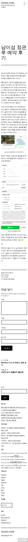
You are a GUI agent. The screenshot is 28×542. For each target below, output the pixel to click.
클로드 (12, 467)
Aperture (4, 453)
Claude (8, 453)
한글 (17, 467)
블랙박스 (2, 465)
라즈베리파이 (16, 462)
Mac (2, 490)
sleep (8, 459)
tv (14, 459)
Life (7, 277)
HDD (21, 453)
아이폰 (15, 465)
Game (3, 480)
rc (5, 459)
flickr (15, 453)
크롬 (10, 467)
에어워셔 (21, 465)
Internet (3, 482)
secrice (7, 275)
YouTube (2, 462)
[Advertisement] (14, 27)
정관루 (13, 279)
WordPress (4, 535)
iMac (24, 453)
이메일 (3, 327)
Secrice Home (7, 3)
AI (1, 453)
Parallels (12, 456)
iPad (3, 456)
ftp (16, 453)
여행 (9, 279)
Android (3, 475)
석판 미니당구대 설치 (13, 433)
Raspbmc (3, 459)
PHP (20, 456)
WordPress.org (5, 522)
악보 (18, 465)
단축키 (6, 462)
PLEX (22, 456)
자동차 (24, 465)
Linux (2, 487)
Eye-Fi (11, 453)
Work (2, 495)
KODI (6, 456)
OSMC (8, 456)
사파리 (6, 465)
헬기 (20, 467)
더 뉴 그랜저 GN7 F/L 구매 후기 (10, 412)
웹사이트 (3, 337)
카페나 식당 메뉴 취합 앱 (8, 420)
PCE (16, 456)
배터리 (25, 462)
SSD (10, 459)
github (19, 453)
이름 (3, 318)
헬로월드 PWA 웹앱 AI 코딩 (9, 415)
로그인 (3, 515)
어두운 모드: (22, 540)
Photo (3, 493)
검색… (3, 387)
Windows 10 (18, 459)
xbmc (23, 459)
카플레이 (6, 467)
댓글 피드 (4, 520)
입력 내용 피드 (5, 517)
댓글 (3, 299)
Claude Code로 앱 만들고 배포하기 (11, 417)
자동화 (2, 467)
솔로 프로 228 (10, 465)
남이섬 (5, 279)
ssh (12, 459)
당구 (8, 462)
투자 (15, 467)
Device (3, 477)
